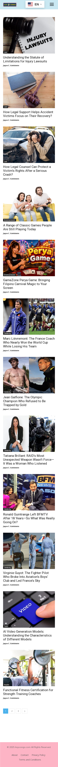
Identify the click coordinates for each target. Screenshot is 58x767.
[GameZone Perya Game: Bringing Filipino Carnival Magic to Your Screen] (29, 258)
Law (5, 52)
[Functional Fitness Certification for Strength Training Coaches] (29, 668)
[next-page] (24, 711)
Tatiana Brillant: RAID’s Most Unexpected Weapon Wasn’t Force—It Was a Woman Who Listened (28, 459)
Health (6, 685)
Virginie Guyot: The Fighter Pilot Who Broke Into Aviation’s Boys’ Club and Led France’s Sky (26, 577)
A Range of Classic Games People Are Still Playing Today (27, 227)
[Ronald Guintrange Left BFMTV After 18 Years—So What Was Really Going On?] (29, 492)
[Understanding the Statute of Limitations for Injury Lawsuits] (29, 35)
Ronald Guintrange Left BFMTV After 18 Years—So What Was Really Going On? (29, 518)
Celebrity (7, 333)
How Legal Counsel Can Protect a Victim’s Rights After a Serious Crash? (27, 170)
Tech (6, 626)
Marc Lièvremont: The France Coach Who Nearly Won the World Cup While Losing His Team (29, 342)
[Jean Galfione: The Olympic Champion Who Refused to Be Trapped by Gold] (29, 375)
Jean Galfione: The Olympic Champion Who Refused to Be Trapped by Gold (24, 401)
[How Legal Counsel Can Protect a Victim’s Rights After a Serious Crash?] (29, 144)
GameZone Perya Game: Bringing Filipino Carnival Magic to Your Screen (26, 284)
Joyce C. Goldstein (11, 65)
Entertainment (9, 220)
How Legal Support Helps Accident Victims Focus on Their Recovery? (28, 114)
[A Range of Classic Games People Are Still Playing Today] (29, 203)
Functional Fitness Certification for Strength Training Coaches (28, 692)
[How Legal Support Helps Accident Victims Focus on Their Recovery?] (29, 90)
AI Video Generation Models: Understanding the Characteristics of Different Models (27, 635)
